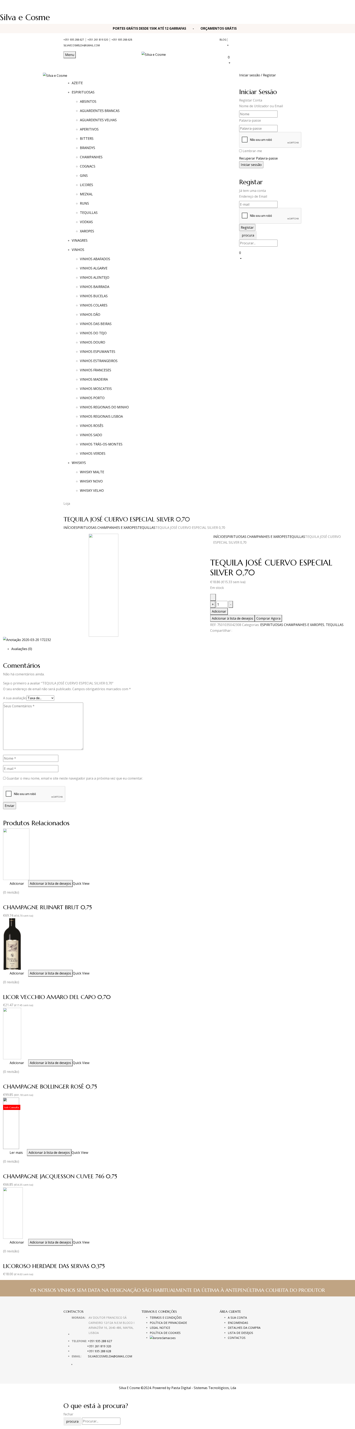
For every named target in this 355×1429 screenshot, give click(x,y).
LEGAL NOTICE (160, 1328)
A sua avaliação (15, 698)
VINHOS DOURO (92, 342)
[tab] (181, 649)
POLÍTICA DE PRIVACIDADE (168, 1323)
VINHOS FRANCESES (95, 370)
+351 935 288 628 (122, 39)
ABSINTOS (88, 101)
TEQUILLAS (89, 212)
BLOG (223, 39)
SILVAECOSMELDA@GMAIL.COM (81, 45)
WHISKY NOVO (91, 481)
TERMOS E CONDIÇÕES (166, 1317)
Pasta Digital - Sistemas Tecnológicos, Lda (203, 1388)
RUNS (84, 203)
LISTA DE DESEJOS (240, 1333)
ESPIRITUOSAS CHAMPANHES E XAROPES (106, 527)
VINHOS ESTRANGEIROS (99, 361)
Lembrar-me (252, 151)
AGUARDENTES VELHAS (98, 120)
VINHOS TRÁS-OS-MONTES (101, 444)
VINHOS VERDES (92, 453)
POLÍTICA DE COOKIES (165, 1333)
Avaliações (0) (21, 649)
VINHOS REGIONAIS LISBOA (101, 416)
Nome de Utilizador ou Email (261, 106)
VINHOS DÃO (90, 314)
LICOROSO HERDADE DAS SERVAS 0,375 (54, 1266)
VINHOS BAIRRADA (94, 286)
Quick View (81, 883)
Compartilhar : (221, 630)
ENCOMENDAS (238, 1323)
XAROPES (87, 231)
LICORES (86, 185)
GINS (84, 175)
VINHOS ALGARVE (93, 268)
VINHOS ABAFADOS (95, 259)
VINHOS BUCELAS (94, 296)
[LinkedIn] (216, 638)
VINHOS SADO (91, 435)
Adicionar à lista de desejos (232, 618)
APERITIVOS (89, 129)
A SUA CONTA (237, 1317)
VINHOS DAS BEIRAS (96, 324)
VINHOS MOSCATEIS (96, 388)
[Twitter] (214, 638)
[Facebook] (211, 638)
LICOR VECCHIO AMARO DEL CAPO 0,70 (57, 997)
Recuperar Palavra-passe (258, 158)
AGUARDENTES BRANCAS (100, 110)
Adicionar (219, 611)
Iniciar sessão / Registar (257, 75)
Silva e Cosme (25, 17)
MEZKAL (86, 194)
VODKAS (86, 222)
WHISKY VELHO (92, 490)
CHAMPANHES (91, 157)
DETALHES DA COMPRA (244, 1328)
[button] (260, 59)
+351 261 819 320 (98, 39)
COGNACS (87, 166)
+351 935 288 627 (73, 39)
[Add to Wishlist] (213, 597)
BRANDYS (87, 148)
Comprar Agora (268, 618)
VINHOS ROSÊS (91, 425)
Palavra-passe (250, 120)
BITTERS (86, 138)
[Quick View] (8, 883)
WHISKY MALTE (92, 472)
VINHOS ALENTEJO (94, 277)
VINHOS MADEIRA (94, 379)
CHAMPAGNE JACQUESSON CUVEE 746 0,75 (60, 1176)
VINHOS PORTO (92, 398)
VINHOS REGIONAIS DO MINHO (104, 407)
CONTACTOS (237, 1338)
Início (68, 527)
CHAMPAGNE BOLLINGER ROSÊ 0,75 (50, 1086)
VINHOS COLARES (93, 305)
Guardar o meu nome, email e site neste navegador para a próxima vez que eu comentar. (75, 778)
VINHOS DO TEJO (93, 333)
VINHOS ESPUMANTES (97, 351)
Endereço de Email (253, 196)
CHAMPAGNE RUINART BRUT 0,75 (47, 907)
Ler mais (16, 1152)
